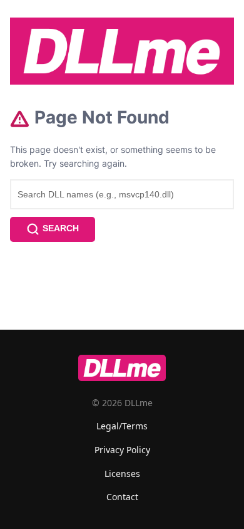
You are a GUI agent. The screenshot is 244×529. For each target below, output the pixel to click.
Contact (122, 497)
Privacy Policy (122, 450)
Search (61, 228)
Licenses (122, 473)
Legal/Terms (122, 426)
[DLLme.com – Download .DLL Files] (122, 51)
